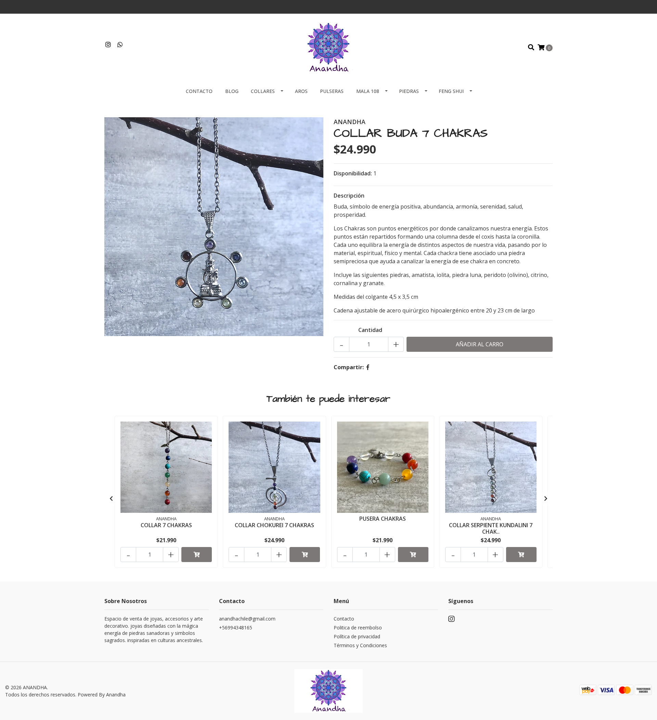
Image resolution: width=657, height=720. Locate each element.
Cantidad (370, 330)
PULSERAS (332, 91)
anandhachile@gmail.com (247, 618)
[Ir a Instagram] (108, 45)
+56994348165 (235, 627)
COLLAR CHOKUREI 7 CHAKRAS (274, 525)
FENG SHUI (451, 91)
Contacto (199, 91)
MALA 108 (367, 91)
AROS (301, 91)
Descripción (349, 195)
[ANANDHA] (328, 47)
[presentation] (111, 498)
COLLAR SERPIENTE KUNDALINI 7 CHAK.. (490, 528)
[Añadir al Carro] (196, 554)
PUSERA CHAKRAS (382, 518)
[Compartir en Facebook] (367, 367)
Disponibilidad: (353, 173)
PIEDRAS (409, 91)
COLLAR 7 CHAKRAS (166, 525)
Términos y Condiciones (360, 645)
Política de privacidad (357, 636)
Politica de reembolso (358, 627)
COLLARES (263, 91)
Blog (232, 91)
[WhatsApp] (120, 45)
